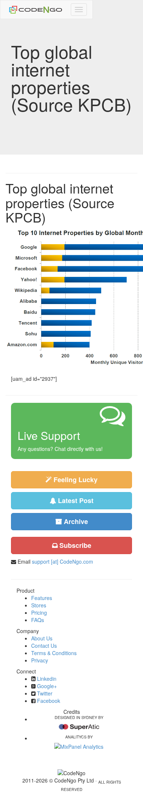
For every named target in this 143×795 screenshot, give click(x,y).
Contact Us (44, 645)
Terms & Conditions (54, 653)
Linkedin (46, 678)
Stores (38, 605)
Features (41, 597)
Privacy (39, 660)
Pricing (39, 612)
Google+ (47, 686)
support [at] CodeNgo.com (62, 561)
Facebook (48, 700)
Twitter (44, 693)
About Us (41, 638)
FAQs (37, 620)
